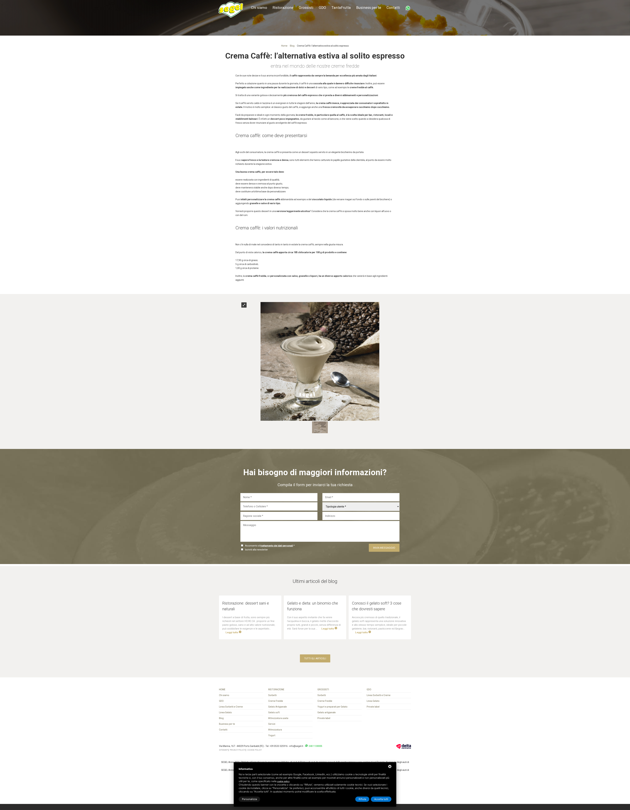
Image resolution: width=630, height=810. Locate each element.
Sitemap (223, 750)
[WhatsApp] (407, 8)
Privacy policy (237, 750)
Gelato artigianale (326, 712)
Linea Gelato (225, 712)
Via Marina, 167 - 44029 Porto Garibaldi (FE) (241, 746)
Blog (292, 45)
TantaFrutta (341, 8)
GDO (322, 8)
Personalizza (249, 799)
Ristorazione (283, 8)
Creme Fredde (275, 701)
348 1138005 (315, 746)
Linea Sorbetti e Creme (231, 706)
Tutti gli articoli (315, 658)
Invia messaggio (384, 547)
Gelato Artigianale (277, 706)
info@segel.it (296, 746)
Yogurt (271, 735)
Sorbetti (272, 695)
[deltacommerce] (403, 746)
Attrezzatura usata (278, 718)
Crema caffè (247, 135)
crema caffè (325, 103)
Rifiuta (362, 799)
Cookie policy (254, 750)
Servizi (271, 724)
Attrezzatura (275, 729)
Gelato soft (274, 712)
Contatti (393, 8)
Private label (323, 718)
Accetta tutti (381, 799)
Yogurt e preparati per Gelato (332, 706)
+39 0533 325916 (279, 746)
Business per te (368, 8)
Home (284, 45)
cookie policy (283, 781)
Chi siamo (259, 8)
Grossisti (306, 8)
